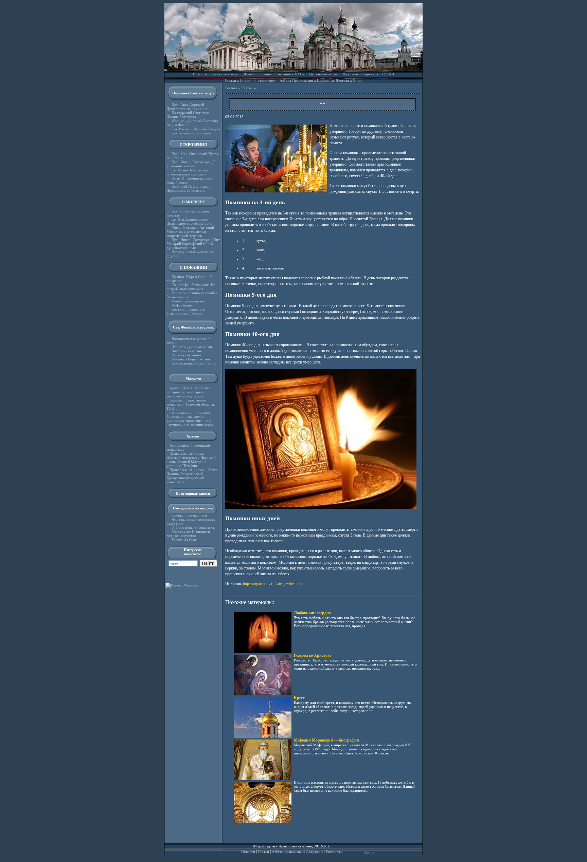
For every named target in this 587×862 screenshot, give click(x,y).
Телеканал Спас (184, 540)
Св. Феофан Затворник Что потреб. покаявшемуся (191, 287)
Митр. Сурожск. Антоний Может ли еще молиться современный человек (190, 231)
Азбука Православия (296, 80)
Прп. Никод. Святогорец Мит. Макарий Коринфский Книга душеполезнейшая (193, 244)
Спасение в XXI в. (290, 74)
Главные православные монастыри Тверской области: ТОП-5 (190, 404)
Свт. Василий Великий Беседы (196, 129)
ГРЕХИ (388, 74)
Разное (368, 852)
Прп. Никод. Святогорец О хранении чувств (190, 164)
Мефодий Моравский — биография (326, 740)
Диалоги (250, 74)
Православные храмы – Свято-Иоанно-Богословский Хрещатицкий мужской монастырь (192, 476)
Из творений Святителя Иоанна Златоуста (187, 115)
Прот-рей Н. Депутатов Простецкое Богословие (188, 188)
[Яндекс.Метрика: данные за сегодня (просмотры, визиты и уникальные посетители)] (181, 585)
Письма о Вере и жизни (191, 359)
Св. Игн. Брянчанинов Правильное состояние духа (189, 221)
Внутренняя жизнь (187, 351)
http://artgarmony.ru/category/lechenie (273, 583)
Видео (245, 80)
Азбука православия (288, 851)
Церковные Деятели (333, 80)
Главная (231, 88)
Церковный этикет (324, 74)
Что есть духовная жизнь (192, 347)
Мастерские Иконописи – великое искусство (189, 533)
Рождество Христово (313, 655)
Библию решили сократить (193, 527)
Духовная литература (360, 74)
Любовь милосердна (312, 613)
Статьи (230, 80)
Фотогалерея (264, 80)
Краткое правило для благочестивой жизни (185, 311)
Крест (299, 697)
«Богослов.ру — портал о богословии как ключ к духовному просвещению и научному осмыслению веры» (190, 418)
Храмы (192, 436)
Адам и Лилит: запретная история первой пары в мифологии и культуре (188, 392)
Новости (200, 74)
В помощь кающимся (189, 301)
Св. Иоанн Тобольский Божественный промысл (187, 172)
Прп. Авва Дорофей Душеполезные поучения (186, 106)
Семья (266, 74)
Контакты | (334, 851)
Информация (182, 305)
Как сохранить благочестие (194, 363)
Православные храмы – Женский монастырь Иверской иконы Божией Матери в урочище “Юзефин (191, 459)
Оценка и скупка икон (189, 515)
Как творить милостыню (191, 133)
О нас (357, 80)
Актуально (314, 851)
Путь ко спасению (186, 355)
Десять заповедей (225, 74)
